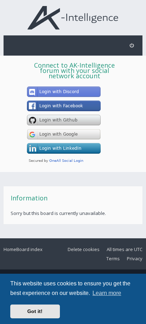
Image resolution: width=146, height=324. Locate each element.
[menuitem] (132, 45)
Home (10, 249)
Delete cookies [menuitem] (84, 249)
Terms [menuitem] (113, 258)
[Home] (73, 17)
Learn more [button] (106, 293)
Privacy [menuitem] (134, 258)
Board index (29, 249)
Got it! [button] (35, 311)
